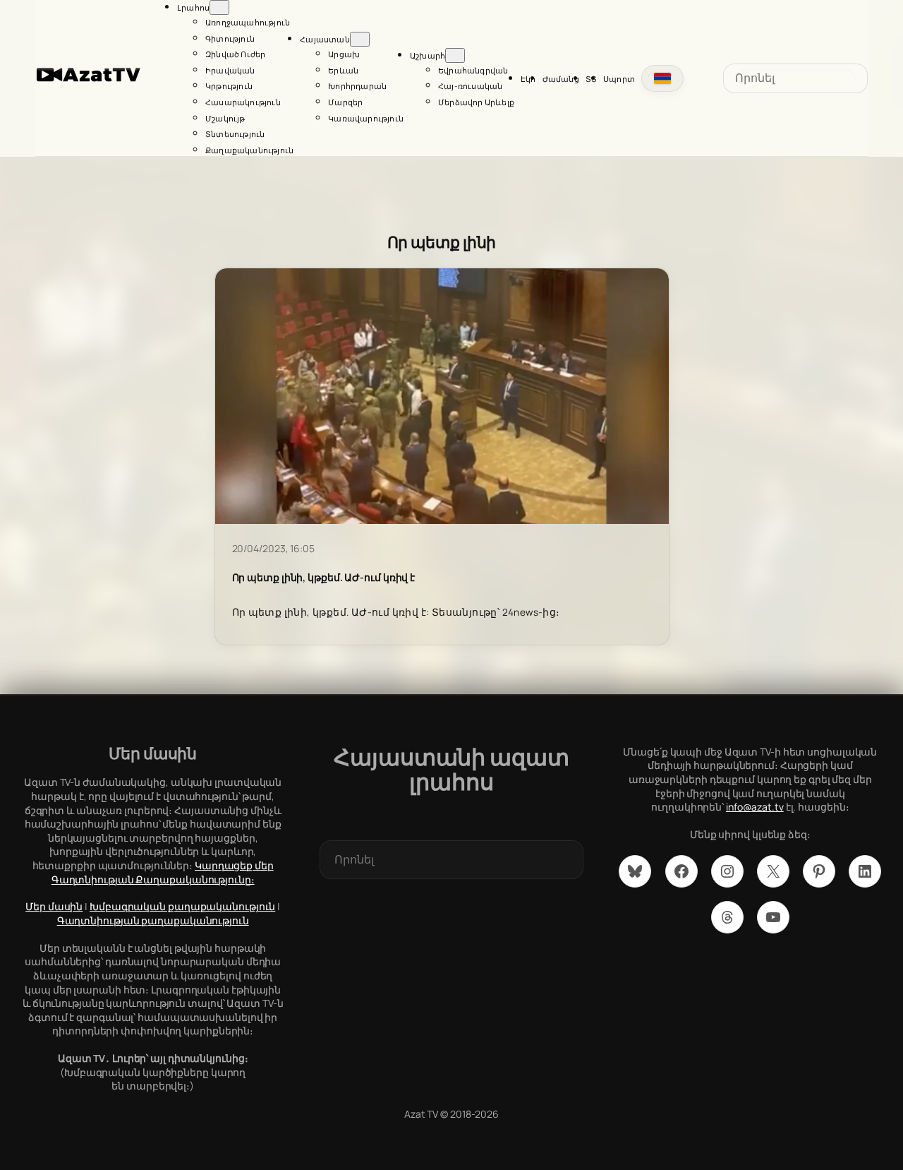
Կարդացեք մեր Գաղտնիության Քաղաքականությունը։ (162, 872)
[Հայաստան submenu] (360, 39)
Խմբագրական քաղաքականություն (182, 906)
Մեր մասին (54, 906)
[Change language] (662, 78)
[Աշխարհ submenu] (455, 55)
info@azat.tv (755, 806)
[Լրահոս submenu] (219, 7)
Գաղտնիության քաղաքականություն (153, 920)
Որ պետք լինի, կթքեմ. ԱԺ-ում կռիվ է (324, 577)
